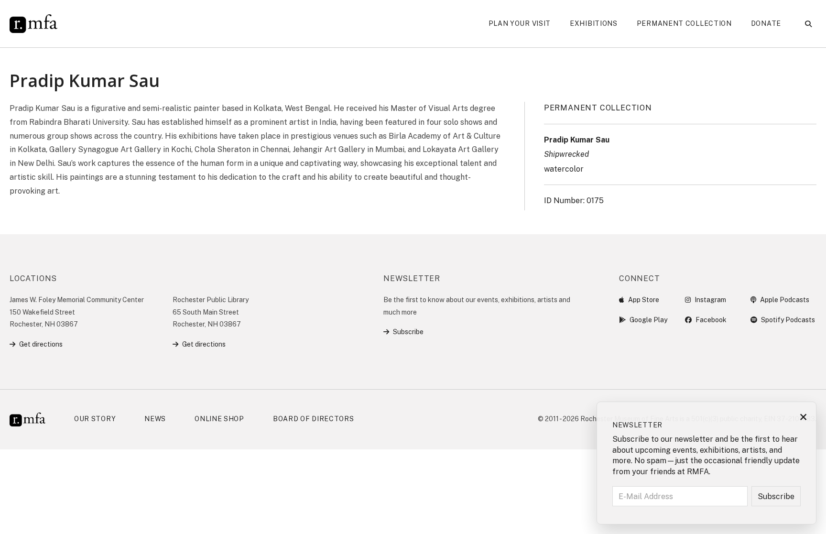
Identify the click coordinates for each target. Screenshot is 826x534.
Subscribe (408, 332)
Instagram (710, 300)
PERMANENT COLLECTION (598, 107)
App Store (643, 300)
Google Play (648, 320)
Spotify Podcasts (788, 320)
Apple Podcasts (784, 300)
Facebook (711, 320)
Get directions (41, 344)
